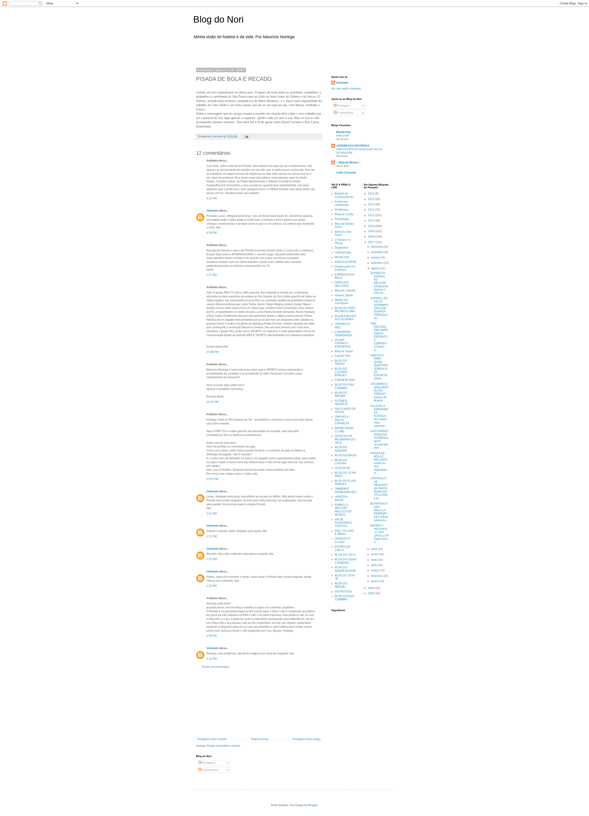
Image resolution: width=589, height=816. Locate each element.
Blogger (313, 805)
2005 (371, 593)
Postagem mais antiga (306, 739)
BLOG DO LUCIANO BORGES (341, 372)
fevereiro (377, 576)
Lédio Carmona (346, 172)
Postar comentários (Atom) (223, 745)
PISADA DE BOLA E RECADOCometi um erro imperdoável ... (379, 463)
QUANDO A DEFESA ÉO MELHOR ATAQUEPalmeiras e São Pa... (379, 282)
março (375, 570)
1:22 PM (211, 559)
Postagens (208, 762)
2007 (371, 242)
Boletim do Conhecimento (344, 195)
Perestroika (342, 219)
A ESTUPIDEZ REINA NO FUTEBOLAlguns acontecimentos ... (379, 439)
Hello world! (342, 135)
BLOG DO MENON (341, 585)
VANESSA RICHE (341, 498)
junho (375, 554)
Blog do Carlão (344, 214)
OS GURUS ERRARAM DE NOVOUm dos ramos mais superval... (379, 415)
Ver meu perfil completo (346, 88)
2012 (371, 215)
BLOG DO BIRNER (341, 394)
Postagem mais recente (212, 739)
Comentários (209, 770)
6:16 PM (211, 198)
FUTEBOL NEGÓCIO (341, 402)
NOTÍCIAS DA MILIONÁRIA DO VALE (345, 439)
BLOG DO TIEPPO (341, 362)
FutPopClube (343, 252)
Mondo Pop (343, 132)
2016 (371, 193)
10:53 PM (212, 479)
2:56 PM (211, 635)
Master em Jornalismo (342, 301)
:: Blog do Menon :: (348, 162)
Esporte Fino (343, 355)
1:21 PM (211, 513)
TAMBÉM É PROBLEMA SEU (345, 490)
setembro (377, 262)
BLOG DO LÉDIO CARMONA (345, 561)
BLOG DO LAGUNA (341, 462)
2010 (371, 226)
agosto (375, 268)
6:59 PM (211, 232)
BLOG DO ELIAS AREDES (345, 482)
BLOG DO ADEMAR (341, 449)
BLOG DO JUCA (345, 554)
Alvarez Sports (344, 295)
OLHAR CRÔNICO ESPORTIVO (343, 343)
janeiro (376, 581)
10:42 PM (212, 402)
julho (374, 549)
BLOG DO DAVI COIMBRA (344, 386)
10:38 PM (212, 352)
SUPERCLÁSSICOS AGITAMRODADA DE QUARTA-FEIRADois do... (379, 308)
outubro (376, 257)
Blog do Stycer (344, 351)
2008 (371, 236)
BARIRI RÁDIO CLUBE (344, 430)
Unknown (212, 210)
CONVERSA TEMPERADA (343, 333)
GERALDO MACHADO (342, 284)
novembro (377, 252)
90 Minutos (342, 209)
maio (374, 559)
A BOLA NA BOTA (345, 262)
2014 (371, 204)
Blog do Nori (218, 19)
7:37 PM (211, 275)
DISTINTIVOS (343, 591)
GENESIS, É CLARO (342, 540)
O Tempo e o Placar (343, 241)
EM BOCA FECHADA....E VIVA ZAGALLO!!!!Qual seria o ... (379, 534)
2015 (371, 199)
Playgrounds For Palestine (345, 268)
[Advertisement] (254, 52)
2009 (371, 231)
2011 (371, 220)
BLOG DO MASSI (345, 455)
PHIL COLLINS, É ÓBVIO (344, 532)
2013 (371, 209)
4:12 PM (211, 658)
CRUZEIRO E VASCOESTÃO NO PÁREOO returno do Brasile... (379, 392)
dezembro (377, 246)
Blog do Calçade (345, 290)
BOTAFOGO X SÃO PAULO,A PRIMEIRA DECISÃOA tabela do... (379, 512)
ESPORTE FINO (345, 380)
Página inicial (259, 739)
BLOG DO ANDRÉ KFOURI (345, 569)
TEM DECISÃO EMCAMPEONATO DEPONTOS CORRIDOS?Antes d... (379, 337)
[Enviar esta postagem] (246, 136)
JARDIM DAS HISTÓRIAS (352, 145)
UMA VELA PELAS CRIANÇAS (342, 420)
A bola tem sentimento (342, 203)
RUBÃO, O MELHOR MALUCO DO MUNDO (343, 509)
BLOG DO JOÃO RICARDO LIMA (345, 309)
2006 (371, 588)
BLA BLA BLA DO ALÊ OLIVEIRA (345, 317)
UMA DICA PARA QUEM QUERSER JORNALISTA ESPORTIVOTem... (379, 367)
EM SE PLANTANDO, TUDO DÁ (343, 523)
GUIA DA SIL (342, 468)
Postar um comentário (215, 666)
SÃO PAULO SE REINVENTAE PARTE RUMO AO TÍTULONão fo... (379, 488)
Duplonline (342, 247)
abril (374, 565)
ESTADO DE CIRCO (342, 548)
